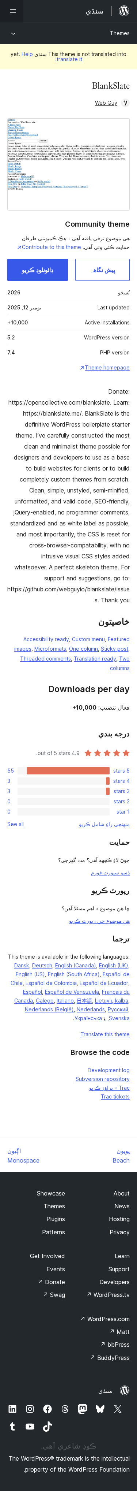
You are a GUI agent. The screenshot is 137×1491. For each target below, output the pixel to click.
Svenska (119, 1018)
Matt (119, 1331)
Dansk (21, 965)
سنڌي (105, 1390)
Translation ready (95, 658)
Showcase (51, 1193)
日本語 (84, 1000)
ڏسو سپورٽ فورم (110, 872)
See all (15, 824)
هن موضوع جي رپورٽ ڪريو (99, 921)
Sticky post (114, 649)
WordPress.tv (108, 1294)
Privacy (120, 1232)
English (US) (30, 974)
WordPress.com (105, 1319)
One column (83, 649)
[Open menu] (11, 11)
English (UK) (113, 965)
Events (55, 1269)
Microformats (50, 649)
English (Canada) (75, 965)
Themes (120, 33)
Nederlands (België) (49, 1009)
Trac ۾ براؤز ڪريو (109, 1088)
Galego (45, 1000)
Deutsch (42, 965)
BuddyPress (110, 1357)
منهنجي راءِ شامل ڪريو (104, 824)
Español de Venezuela (72, 992)
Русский (118, 1009)
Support (119, 1269)
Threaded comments (45, 658)
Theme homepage (107, 367)
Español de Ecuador (104, 983)
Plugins (55, 1219)
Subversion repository (103, 1079)
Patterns (53, 1232)
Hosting (119, 1219)
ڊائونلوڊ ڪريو (37, 270)
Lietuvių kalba (111, 1000)
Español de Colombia (51, 983)
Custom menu (88, 639)
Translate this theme (105, 1034)
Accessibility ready (46, 639)
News (122, 1206)
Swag (54, 1294)
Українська (88, 1018)
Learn (122, 1256)
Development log (109, 1070)
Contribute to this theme (51, 247)
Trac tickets (115, 1096)
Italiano (65, 1000)
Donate (51, 1282)
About (122, 1193)
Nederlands (91, 1009)
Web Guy (106, 103)
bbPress (115, 1344)
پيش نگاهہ (102, 270)
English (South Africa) (74, 974)
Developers (114, 1282)
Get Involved (47, 1256)
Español (32, 992)
